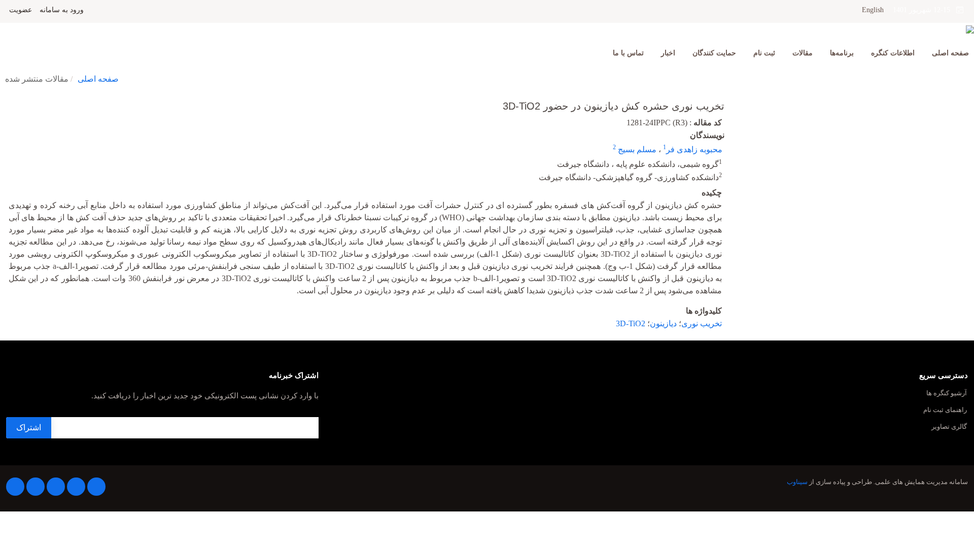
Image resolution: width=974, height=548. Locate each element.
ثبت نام (764, 53)
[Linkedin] (56, 486)
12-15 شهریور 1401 (924, 10)
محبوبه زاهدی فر (694, 149)
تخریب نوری (701, 323)
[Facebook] (96, 486)
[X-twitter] (76, 486)
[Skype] (15, 486)
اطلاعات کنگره (893, 53)
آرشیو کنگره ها (946, 393)
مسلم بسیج (636, 149)
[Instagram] (35, 486)
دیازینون (663, 323)
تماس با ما (628, 53)
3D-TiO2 (630, 323)
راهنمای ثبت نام (945, 410)
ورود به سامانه (62, 10)
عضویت (20, 10)
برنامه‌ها (842, 53)
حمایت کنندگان (714, 53)
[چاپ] (6, 99)
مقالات (802, 53)
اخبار (668, 53)
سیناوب (797, 482)
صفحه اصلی (950, 53)
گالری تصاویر (949, 427)
